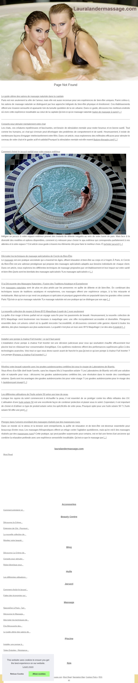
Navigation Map (79, 677)
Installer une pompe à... (13, 644)
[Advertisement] (69, 480)
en (69, 680)
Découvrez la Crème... (13, 522)
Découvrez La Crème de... (14, 553)
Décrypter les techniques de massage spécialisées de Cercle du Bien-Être (36, 256)
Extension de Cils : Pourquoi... (16, 528)
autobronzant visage (13, 382)
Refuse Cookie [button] (17, 674)
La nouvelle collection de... (14, 534)
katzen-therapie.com (103, 139)
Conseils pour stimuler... (13, 559)
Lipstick (117, 327)
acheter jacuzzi (111, 244)
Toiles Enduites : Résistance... (16, 650)
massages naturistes (16, 288)
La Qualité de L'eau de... (13, 656)
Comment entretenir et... (13, 510)
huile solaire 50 (26, 402)
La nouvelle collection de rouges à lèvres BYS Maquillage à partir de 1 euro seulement (42, 311)
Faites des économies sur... (15, 595)
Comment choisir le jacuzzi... (15, 589)
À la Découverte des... (12, 626)
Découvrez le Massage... (14, 614)
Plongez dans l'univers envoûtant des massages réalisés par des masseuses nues (40, 422)
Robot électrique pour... (13, 565)
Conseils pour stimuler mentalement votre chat (23, 124)
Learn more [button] (28, 667)
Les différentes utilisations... (15, 577)
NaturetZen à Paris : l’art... (14, 608)
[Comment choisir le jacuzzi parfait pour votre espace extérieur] (65, 194)
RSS (100, 677)
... (120, 112)
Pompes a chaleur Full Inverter (27, 355)
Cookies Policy (92, 677)
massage (8, 260)
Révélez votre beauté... (13, 540)
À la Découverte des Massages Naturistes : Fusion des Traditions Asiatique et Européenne (44, 284)
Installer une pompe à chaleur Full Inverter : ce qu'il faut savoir (30, 339)
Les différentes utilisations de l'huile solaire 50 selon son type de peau (34, 394)
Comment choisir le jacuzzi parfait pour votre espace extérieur (30, 151)
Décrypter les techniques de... (16, 620)
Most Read (8, 454)
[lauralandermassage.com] (69, 40)
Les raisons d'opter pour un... (15, 669)
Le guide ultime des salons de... (16, 632)
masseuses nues (25, 434)
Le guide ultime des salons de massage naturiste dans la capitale (32, 96)
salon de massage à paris (105, 112)
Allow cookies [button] (39, 674)
